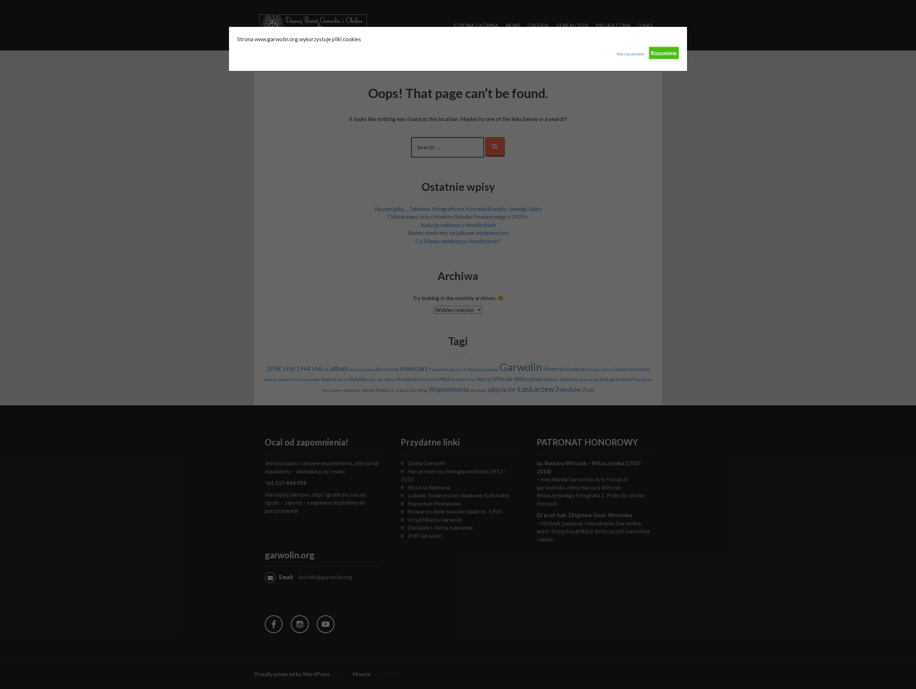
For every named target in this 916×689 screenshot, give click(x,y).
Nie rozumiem (630, 54)
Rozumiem (664, 53)
